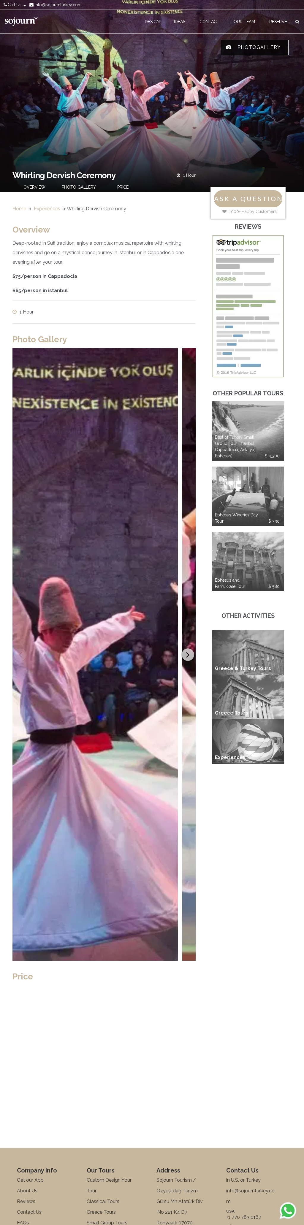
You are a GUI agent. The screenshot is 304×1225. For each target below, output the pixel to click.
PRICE (123, 187)
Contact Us (29, 1212)
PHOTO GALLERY (79, 187)
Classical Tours (103, 1201)
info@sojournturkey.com (58, 4)
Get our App (30, 1180)
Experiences (47, 208)
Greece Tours (101, 1212)
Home (19, 208)
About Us (27, 1191)
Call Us (14, 4)
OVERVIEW (34, 187)
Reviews (26, 1201)
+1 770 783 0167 (243, 1217)
